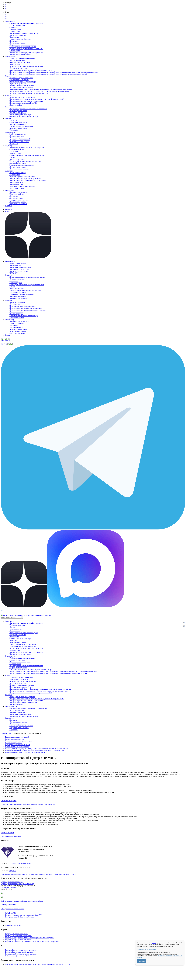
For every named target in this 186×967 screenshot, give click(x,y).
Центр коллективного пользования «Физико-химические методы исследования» (39, 91)
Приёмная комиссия (16, 136)
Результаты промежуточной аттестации (23, 186)
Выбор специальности (17, 134)
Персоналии (14, 41)
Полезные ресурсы (16, 184)
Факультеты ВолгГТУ (13, 925)
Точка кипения (14, 51)
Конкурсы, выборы (16, 194)
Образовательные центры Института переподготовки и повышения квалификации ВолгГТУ (39, 964)
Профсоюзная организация (19, 169)
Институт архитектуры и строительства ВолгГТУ (23, 915)
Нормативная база (16, 182)
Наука (10, 733)
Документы (13, 196)
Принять (142, 961)
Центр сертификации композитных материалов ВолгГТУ (30, 93)
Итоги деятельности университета (22, 97)
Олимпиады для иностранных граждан (23, 116)
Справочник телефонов (18, 122)
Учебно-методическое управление (22, 58)
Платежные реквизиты (17, 124)
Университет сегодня (17, 25)
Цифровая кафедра (16, 105)
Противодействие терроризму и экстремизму (26, 53)
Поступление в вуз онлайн (19, 142)
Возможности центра (8, 801)
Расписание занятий (16, 188)
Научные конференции (17, 84)
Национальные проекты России (21, 87)
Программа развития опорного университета (26, 101)
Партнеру (8, 206)
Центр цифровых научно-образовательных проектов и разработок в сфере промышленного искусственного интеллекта (53, 72)
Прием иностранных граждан (20, 115)
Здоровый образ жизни (17, 163)
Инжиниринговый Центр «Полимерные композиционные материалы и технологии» (40, 89)
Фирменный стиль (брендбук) (20, 39)
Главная (4, 733)
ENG (5, 344)
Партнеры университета (18, 111)
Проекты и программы (17, 113)
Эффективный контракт (18, 204)
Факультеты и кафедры (17, 35)
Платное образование (17, 159)
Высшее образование (17, 60)
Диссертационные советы (19, 80)
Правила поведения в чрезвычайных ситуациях (27, 147)
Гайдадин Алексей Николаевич (20, 863)
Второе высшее (15, 64)
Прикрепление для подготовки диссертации (25, 178)
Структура (13, 27)
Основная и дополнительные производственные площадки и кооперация (28, 804)
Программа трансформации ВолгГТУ (23, 103)
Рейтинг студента (15, 153)
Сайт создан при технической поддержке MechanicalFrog (22, 901)
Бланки (12, 157)
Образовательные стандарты (19, 62)
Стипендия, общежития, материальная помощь (26, 155)
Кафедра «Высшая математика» (16, 934)
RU (2, 344)
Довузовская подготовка (18, 68)
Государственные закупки (19, 128)
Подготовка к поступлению (19, 140)
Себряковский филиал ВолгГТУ (17, 956)
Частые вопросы (15, 29)
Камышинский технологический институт (21, 954)
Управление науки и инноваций (21, 78)
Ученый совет (14, 31)
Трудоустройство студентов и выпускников (25, 161)
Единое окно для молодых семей (21, 165)
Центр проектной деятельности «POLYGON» (26, 49)
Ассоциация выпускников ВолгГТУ (22, 47)
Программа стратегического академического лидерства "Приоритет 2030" (36, 99)
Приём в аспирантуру (17, 173)
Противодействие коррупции (20, 54)
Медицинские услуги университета (22, 45)
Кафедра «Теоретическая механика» (18, 940)
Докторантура (14, 175)
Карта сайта (13, 130)
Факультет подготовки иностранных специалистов (28, 109)
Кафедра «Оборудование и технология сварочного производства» (29, 938)
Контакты (13, 120)
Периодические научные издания (21, 85)
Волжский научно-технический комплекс (20, 950)
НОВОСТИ (13, 144)
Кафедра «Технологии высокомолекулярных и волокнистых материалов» (32, 941)
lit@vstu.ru (12, 871)
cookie (154, 943)
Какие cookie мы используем (147, 949)
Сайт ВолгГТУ (10, 913)
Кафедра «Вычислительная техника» (18, 936)
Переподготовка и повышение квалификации (26, 66)
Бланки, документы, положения (21, 126)
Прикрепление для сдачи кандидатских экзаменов (27, 180)
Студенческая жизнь (16, 149)
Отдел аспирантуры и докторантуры (22, 82)
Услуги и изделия (7, 833)
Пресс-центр (14, 37)
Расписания (13, 151)
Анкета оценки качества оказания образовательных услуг (30, 70)
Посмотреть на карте (8, 888)
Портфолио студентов (17, 167)
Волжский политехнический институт (19, 952)
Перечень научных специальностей (22, 177)
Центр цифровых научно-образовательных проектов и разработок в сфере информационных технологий (48, 74)
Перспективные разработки (11, 836)
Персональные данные (17, 43)
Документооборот (16, 198)
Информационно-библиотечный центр (23, 33)
